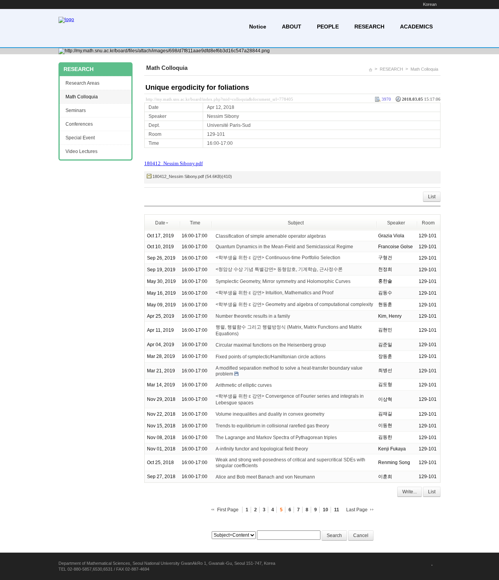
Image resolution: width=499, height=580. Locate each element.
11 (336, 509)
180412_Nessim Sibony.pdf (173, 163)
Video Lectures (81, 151)
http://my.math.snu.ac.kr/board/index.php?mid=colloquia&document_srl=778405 (219, 99)
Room (428, 223)
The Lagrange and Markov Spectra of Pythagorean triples (276, 437)
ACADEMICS (416, 26)
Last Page (357, 509)
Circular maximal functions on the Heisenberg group (271, 345)
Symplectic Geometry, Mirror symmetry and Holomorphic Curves (283, 281)
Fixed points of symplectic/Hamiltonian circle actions (271, 356)
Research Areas (82, 83)
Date (160, 223)
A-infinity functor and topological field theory (262, 449)
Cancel (360, 535)
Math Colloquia (424, 69)
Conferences (79, 124)
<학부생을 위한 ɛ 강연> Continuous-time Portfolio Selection (278, 257)
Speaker (396, 223)
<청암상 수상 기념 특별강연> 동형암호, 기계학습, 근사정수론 (279, 269)
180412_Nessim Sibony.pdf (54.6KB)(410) (192, 176)
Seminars (75, 110)
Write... (409, 492)
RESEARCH (369, 26)
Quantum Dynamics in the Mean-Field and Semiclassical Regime (284, 246)
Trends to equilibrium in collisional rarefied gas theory (272, 426)
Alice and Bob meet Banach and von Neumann (265, 477)
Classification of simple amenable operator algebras (271, 235)
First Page (228, 509)
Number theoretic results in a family (253, 316)
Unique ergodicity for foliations (197, 87)
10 (325, 509)
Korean (430, 4)
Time (195, 223)
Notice (257, 26)
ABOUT (291, 26)
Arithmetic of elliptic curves (244, 385)
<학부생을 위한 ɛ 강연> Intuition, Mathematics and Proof (274, 292)
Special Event (80, 138)
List (431, 196)
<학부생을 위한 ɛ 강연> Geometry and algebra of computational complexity (294, 304)
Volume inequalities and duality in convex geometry (270, 414)
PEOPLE (328, 26)
